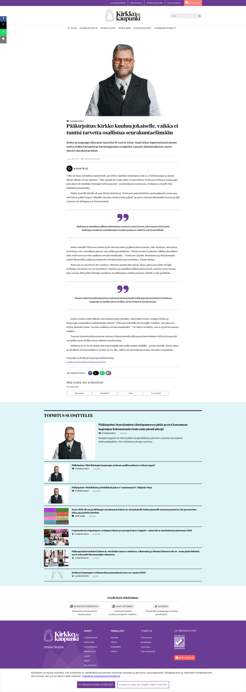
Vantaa (114, 651)
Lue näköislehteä (118, 3)
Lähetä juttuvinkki (154, 3)
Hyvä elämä (89, 642)
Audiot (87, 656)
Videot (87, 660)
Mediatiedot (146, 642)
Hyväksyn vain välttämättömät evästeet (143, 684)
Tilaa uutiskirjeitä (148, 651)
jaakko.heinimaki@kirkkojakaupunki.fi (85, 362)
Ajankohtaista (91, 637)
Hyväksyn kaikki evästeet (96, 684)
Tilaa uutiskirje (174, 3)
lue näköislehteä (184, 630)
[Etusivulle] (123, 15)
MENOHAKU (195, 3)
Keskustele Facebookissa (86, 606)
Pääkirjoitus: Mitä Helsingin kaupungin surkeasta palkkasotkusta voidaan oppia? (113, 465)
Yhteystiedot (146, 637)
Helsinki (114, 637)
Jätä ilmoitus (136, 3)
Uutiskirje (163, 606)
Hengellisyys (90, 651)
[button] (90, 373)
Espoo (114, 642)
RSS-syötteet (90, 665)
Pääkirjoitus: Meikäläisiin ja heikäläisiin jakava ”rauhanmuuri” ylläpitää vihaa (112, 487)
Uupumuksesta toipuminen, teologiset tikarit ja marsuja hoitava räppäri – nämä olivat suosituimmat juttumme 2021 (132, 530)
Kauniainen (116, 647)
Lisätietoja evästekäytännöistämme (101, 676)
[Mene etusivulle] (61, 635)
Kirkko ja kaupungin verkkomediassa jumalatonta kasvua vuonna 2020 (109, 573)
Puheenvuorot (91, 647)
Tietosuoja (145, 647)
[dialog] (123, 680)
